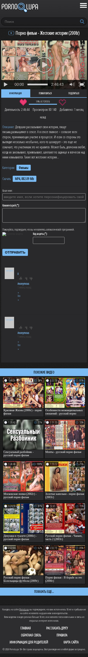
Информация (15, 93)
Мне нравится (23, 102)
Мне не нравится (62, 102)
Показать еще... (44, 591)
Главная (25, 628)
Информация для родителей (29, 642)
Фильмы (23, 167)
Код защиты (38, 233)
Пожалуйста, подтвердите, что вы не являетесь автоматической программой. (38, 229)
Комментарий (9, 205)
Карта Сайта (71, 642)
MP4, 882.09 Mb (24, 178)
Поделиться (73, 93)
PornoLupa (24, 609)
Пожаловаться (45, 93)
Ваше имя (7, 190)
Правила (62, 635)
